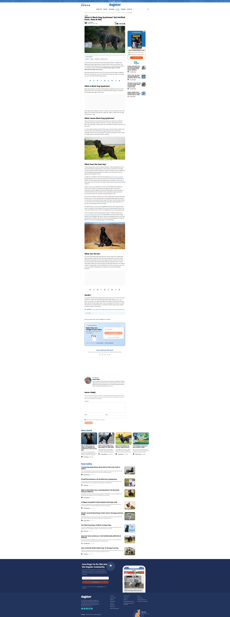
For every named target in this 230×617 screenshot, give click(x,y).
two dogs (110, 386)
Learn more (130, 12)
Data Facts (97, 58)
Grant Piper (91, 22)
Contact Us (126, 598)
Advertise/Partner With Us (129, 601)
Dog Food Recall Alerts (114, 608)
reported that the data (116, 176)
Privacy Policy (100, 586)
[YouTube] (87, 5)
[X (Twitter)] (85, 5)
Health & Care (99, 9)
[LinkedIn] (122, 23)
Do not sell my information (142, 601)
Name (86, 414)
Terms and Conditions (141, 599)
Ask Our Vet (129, 9)
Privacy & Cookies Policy (109, 342)
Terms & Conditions (99, 342)
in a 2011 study (96, 206)
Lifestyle (117, 9)
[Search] (148, 9)
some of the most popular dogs (92, 214)
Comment (87, 401)
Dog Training (111, 9)
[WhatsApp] (119, 23)
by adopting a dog (116, 265)
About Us (125, 599)
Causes (92, 58)
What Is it (87, 58)
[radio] (100, 354)
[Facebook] (82, 5)
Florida (118, 382)
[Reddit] (115, 23)
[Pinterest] (89, 5)
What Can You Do (103, 58)
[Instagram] (83, 5)
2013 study (119, 180)
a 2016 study (92, 186)
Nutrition (105, 9)
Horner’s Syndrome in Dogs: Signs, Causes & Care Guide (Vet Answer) (108, 309)
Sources (89, 313)
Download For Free (137, 57)
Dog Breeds (123, 9)
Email (106, 414)
